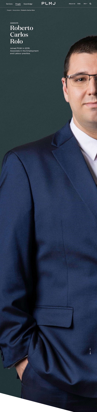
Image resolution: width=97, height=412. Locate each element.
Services (9, 3)
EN (85, 3)
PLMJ (48, 3)
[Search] (90, 3)
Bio (90, 349)
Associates (16, 10)
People (9, 10)
